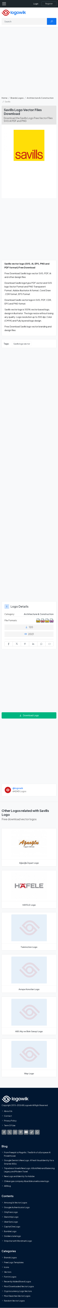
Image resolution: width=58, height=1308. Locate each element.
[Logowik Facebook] (4, 1132)
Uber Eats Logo (11, 1221)
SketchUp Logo (11, 1217)
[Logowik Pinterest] (20, 1132)
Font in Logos (10, 1276)
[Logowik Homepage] (14, 12)
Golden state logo (12, 1236)
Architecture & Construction (40, 97)
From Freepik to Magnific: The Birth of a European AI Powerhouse (27, 1154)
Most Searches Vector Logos (17, 1296)
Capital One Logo (12, 1226)
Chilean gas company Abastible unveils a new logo (26, 1181)
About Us (8, 1111)
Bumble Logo (10, 1231)
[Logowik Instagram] (15, 1132)
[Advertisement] (29, 63)
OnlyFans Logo (11, 1212)
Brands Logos (17, 97)
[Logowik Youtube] (26, 1132)
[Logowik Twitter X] (9, 1132)
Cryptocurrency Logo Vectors (18, 1291)
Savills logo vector (21, 344)
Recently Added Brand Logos (17, 1281)
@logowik (18, 788)
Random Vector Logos (14, 1300)
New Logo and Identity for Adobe (19, 1176)
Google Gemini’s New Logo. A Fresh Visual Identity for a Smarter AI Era (29, 1162)
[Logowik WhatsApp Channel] (37, 1132)
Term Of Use (9, 1125)
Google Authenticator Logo (17, 1207)
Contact (8, 1116)
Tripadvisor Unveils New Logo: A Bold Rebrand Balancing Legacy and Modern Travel (29, 1170)
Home (4, 97)
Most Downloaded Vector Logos (19, 1286)
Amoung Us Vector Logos (15, 1202)
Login (35, 4)
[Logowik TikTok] (31, 1132)
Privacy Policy (10, 1120)
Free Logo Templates (14, 1262)
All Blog (7, 1186)
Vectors (7, 1272)
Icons (6, 1267)
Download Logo (31, 715)
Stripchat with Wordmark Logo (18, 1241)
